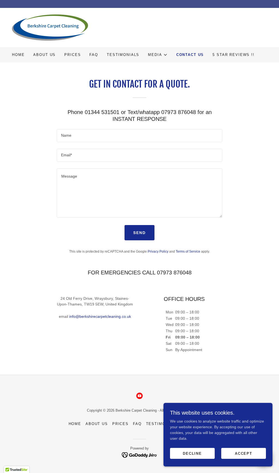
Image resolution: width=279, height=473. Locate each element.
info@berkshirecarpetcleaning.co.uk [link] (100, 316)
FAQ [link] (93, 55)
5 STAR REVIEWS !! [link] (233, 55)
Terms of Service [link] (188, 251)
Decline (192, 453)
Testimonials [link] (123, 55)
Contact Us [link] (190, 55)
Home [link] (18, 55)
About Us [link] (44, 55)
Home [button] (75, 424)
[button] (157, 55)
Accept (243, 453)
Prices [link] (72, 55)
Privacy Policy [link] (158, 251)
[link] (50, 27)
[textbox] (139, 135)
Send (139, 232)
